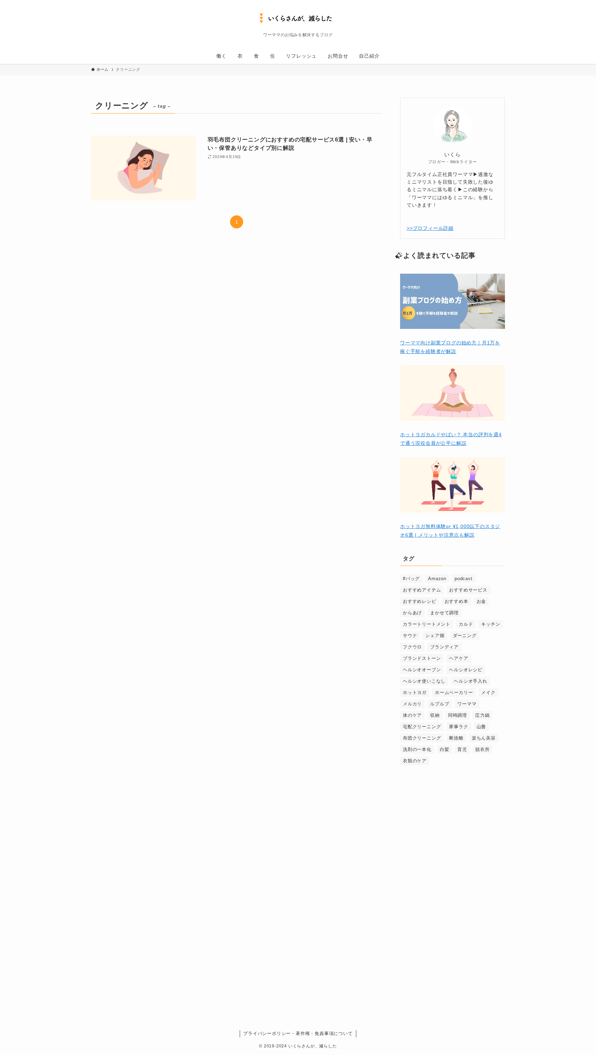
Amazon (437, 578)
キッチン (490, 624)
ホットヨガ (415, 692)
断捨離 (456, 738)
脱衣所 (482, 749)
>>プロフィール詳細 (430, 228)
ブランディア (444, 646)
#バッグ (411, 578)
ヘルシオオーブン (422, 669)
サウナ (410, 635)
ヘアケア (458, 658)
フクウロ (412, 646)
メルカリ (412, 703)
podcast (464, 578)
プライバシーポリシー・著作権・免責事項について (297, 1033)
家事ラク (458, 726)
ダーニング (465, 635)
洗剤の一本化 (417, 749)
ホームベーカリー (454, 692)
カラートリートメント (426, 624)
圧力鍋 (482, 715)
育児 (462, 749)
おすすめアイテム (422, 590)
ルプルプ (439, 703)
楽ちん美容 (484, 738)
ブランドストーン (422, 658)
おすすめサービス (468, 590)
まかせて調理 (444, 612)
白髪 (444, 749)
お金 (481, 601)
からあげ (412, 612)
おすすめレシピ (419, 601)
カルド (466, 624)
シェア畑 (434, 635)
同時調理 (457, 715)
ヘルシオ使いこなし (424, 681)
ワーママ (466, 703)
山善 (481, 726)
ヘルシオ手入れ (470, 681)
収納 (435, 715)
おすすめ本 (456, 601)
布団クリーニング (422, 738)
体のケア (412, 715)
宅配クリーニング (422, 726)
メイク (488, 692)
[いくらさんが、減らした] (298, 17)
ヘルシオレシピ (466, 669)
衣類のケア (415, 760)
